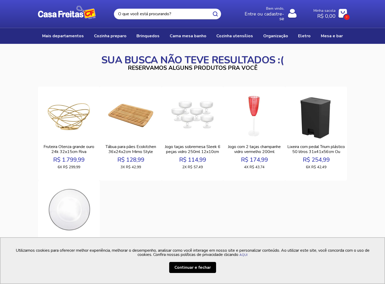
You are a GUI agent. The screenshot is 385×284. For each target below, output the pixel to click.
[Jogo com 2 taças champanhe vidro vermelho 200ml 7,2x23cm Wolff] (254, 115)
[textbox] (167, 14)
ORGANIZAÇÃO (275, 36)
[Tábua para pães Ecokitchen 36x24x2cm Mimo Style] (131, 115)
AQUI (243, 255)
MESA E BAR (332, 36)
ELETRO (304, 36)
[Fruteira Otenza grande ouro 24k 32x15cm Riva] (69, 115)
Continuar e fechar (192, 267)
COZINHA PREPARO (110, 36)
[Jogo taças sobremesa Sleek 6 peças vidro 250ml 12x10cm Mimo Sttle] (192, 115)
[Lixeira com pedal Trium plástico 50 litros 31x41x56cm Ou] (316, 115)
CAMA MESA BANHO (188, 36)
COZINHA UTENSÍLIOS (234, 36)
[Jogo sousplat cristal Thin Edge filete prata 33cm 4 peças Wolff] (69, 209)
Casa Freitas (67, 12)
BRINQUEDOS (148, 36)
